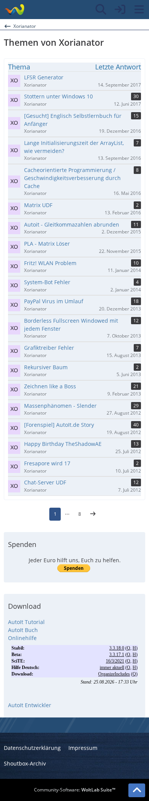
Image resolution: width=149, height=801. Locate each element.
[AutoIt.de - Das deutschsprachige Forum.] (14, 9)
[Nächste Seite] (93, 514)
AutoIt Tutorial (26, 622)
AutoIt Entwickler (29, 705)
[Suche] (101, 9)
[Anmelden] (120, 9)
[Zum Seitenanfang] (136, 790)
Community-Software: (74, 790)
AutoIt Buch (23, 630)
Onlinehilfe (22, 638)
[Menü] (139, 9)
